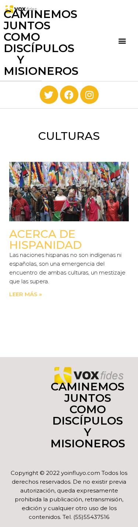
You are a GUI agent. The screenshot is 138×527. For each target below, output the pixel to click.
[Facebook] (69, 95)
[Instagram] (89, 95)
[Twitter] (49, 95)
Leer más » (25, 294)
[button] (122, 40)
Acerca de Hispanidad (45, 239)
